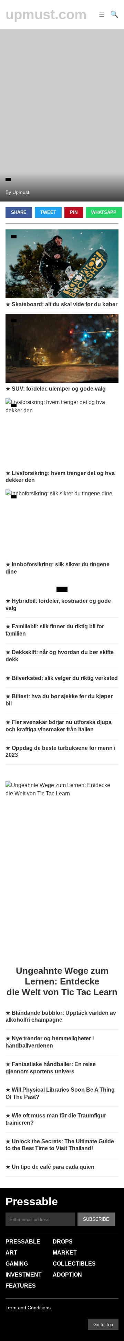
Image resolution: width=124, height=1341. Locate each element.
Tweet (48, 212)
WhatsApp (103, 212)
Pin (74, 212)
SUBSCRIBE (96, 1219)
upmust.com (46, 14)
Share (19, 212)
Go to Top (103, 1324)
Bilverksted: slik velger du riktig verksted (65, 678)
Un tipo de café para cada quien (53, 1167)
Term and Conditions (28, 1307)
